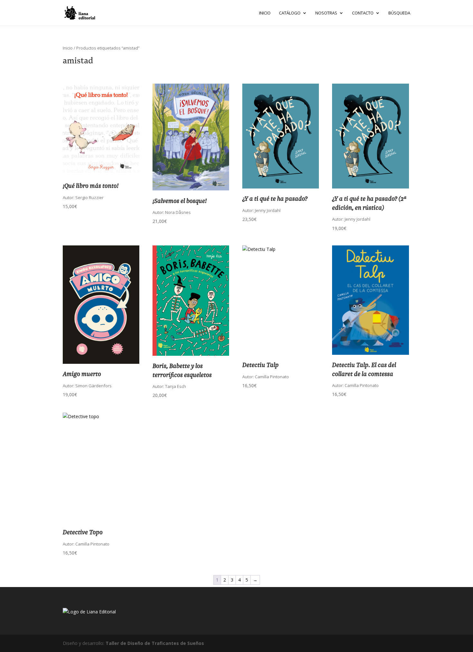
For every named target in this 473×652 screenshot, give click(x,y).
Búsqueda (399, 13)
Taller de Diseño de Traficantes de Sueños (155, 643)
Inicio (265, 13)
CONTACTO (363, 13)
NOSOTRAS (326, 13)
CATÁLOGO (290, 13)
